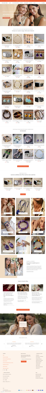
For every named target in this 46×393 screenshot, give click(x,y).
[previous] (2, 183)
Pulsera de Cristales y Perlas (17, 90)
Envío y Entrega (38, 357)
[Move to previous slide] (4, 344)
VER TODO (23, 194)
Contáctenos (37, 355)
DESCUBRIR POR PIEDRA (30, 271)
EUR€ (3, 388)
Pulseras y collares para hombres (38, 213)
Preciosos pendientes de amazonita (28, 105)
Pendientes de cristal (8, 251)
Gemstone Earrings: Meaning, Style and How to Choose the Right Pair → (37, 302)
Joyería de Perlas (8, 213)
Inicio (3, 355)
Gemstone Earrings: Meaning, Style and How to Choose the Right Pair (37, 294)
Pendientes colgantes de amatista (39, 60)
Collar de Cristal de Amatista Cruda (17, 160)
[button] (3, 391)
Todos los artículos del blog (23, 309)
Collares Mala (23, 251)
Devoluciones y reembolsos (39, 356)
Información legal (38, 376)
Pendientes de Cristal (5, 364)
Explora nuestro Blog (38, 361)
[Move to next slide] (42, 344)
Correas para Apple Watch (37, 232)
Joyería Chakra (38, 251)
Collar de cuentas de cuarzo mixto (39, 160)
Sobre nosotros (38, 365)
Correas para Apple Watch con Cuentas (8, 362)
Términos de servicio (38, 375)
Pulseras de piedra (23, 232)
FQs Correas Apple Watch (39, 366)
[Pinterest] (6, 369)
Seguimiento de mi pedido (39, 360)
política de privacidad (38, 374)
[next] (44, 183)
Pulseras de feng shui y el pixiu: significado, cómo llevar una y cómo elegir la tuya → (8, 304)
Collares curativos (23, 213)
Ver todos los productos (23, 166)
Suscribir (23, 361)
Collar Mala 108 (5, 360)
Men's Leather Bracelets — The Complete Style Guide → (22, 301)
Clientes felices (38, 364)
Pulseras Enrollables (8, 232)
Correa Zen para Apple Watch (7, 75)
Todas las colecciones (5, 368)
